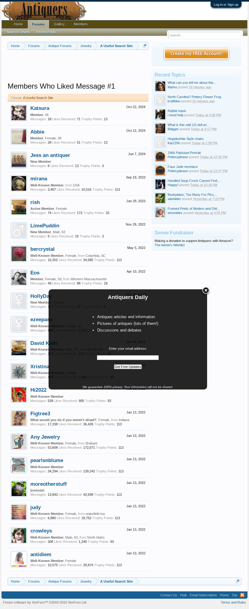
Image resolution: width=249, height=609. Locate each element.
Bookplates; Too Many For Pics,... (192, 194)
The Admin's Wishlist (170, 245)
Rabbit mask (177, 111)
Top (234, 595)
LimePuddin (44, 226)
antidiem (40, 554)
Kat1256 (174, 143)
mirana (38, 178)
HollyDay (41, 296)
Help (183, 595)
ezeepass (41, 319)
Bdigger (173, 129)
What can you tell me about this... (192, 82)
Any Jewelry (45, 437)
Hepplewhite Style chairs (186, 139)
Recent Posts (46, 32)
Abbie (37, 132)
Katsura (39, 108)
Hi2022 (38, 390)
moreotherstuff (48, 484)
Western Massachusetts (89, 279)
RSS (242, 595)
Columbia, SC (96, 255)
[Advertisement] (118, 66)
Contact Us (168, 595)
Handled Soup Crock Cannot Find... (194, 180)
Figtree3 (40, 413)
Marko (172, 87)
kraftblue (174, 101)
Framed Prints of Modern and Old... (194, 208)
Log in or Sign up (226, 4)
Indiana (124, 420)
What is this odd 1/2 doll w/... (188, 125)
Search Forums (18, 32)
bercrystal (42, 249)
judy (35, 507)
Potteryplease (178, 157)
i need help (175, 115)
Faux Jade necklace (183, 166)
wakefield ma (95, 513)
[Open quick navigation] (145, 46)
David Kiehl (44, 343)
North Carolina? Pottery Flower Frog (194, 97)
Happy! (173, 185)
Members (81, 24)
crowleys (41, 531)
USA (76, 185)
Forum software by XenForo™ (45, 602)
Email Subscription (203, 595)
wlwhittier (174, 199)
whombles (175, 213)
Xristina (39, 366)
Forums (38, 24)
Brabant (91, 443)
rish (35, 202)
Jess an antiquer (50, 155)
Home (18, 24)
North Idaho (95, 537)
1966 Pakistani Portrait (184, 153)
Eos (34, 273)
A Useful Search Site (38, 98)
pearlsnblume (46, 460)
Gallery (59, 24)
